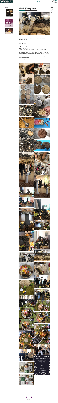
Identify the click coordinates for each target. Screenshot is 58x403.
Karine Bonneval (6, 2)
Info (52, 1)
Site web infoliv (29, 399)
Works (50, 1)
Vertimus (55, 2)
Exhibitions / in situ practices (40, 1)
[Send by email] (52, 12)
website (20, 61)
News (47, 1)
